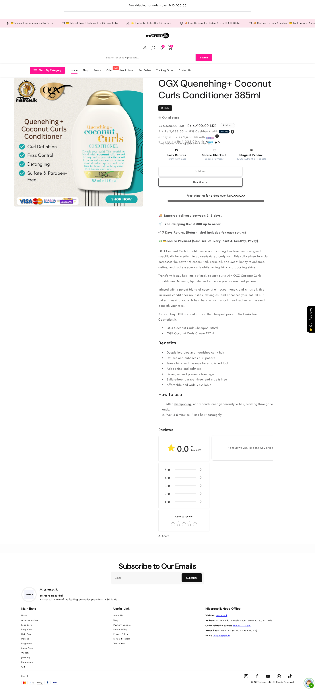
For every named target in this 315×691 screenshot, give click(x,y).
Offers (110, 70)
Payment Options (122, 625)
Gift (23, 667)
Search (204, 57)
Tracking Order (165, 70)
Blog (115, 620)
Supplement (27, 662)
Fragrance (26, 643)
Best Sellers (145, 70)
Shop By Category (50, 70)
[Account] (145, 48)
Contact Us (185, 70)
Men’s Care (27, 648)
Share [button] (165, 536)
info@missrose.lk (221, 635)
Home (74, 70)
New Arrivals (126, 70)
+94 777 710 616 (241, 625)
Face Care (26, 625)
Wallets (25, 652)
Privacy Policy (120, 634)
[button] (184, 469)
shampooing (182, 404)
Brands (97, 70)
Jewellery (25, 657)
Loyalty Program (121, 638)
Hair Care (26, 634)
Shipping (181, 143)
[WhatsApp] (153, 48)
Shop (85, 70)
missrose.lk (221, 615)
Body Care (26, 629)
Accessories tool (30, 620)
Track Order (119, 643)
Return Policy (120, 629)
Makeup (25, 638)
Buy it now (200, 182)
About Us (118, 615)
